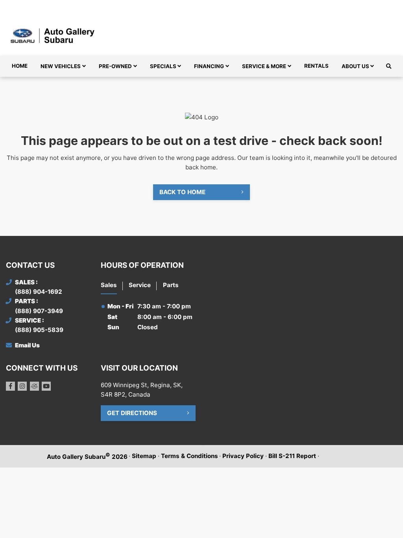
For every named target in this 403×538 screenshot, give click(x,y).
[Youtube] (46, 386)
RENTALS (316, 66)
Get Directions (132, 413)
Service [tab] (140, 285)
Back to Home (182, 192)
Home (20, 66)
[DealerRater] (34, 386)
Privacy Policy (243, 456)
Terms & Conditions (189, 456)
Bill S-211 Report (292, 456)
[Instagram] (22, 386)
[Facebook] (10, 386)
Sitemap (144, 456)
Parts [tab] (171, 285)
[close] (389, 6)
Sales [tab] (109, 285)
